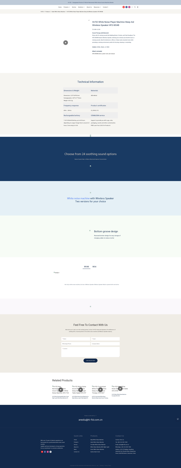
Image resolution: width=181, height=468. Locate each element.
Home (75, 439)
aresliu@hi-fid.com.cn (123, 444)
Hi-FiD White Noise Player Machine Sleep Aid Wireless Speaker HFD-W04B (85, 11)
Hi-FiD (42, 11)
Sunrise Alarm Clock (95, 451)
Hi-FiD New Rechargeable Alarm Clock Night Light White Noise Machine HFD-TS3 (60, 397)
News (75, 449)
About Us (76, 447)
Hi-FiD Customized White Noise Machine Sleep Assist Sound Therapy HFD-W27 (100, 397)
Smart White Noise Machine (97, 449)
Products (47, 11)
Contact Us (76, 451)
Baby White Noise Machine (97, 439)
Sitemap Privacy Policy (105, 465)
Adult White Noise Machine (58, 11)
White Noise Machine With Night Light (99, 447)
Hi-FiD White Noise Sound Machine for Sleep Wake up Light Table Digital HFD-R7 (80, 397)
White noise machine (78, 198)
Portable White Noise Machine (98, 444)
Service (75, 444)
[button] (107, 7)
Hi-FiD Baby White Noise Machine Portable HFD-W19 (119, 395)
